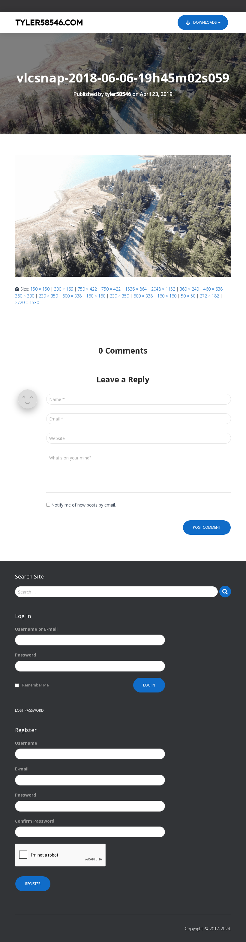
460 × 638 (213, 289)
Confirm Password (34, 821)
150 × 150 (40, 289)
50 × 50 (188, 296)
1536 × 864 (136, 289)
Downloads (205, 22)
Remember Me (35, 685)
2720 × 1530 (27, 302)
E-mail (21, 769)
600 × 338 (72, 296)
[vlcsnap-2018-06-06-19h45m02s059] (123, 215)
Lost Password (29, 710)
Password (25, 655)
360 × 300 (24, 296)
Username (26, 743)
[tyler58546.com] (48, 22)
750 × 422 (87, 289)
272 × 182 (209, 296)
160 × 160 (95, 296)
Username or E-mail (36, 629)
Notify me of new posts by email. (83, 505)
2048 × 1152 (163, 289)
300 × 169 (63, 289)
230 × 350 (48, 296)
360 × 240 (189, 289)
